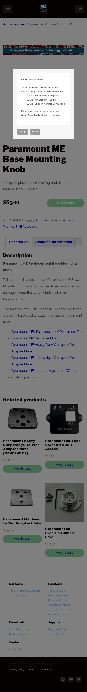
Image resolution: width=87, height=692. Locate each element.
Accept (22, 131)
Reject (35, 131)
